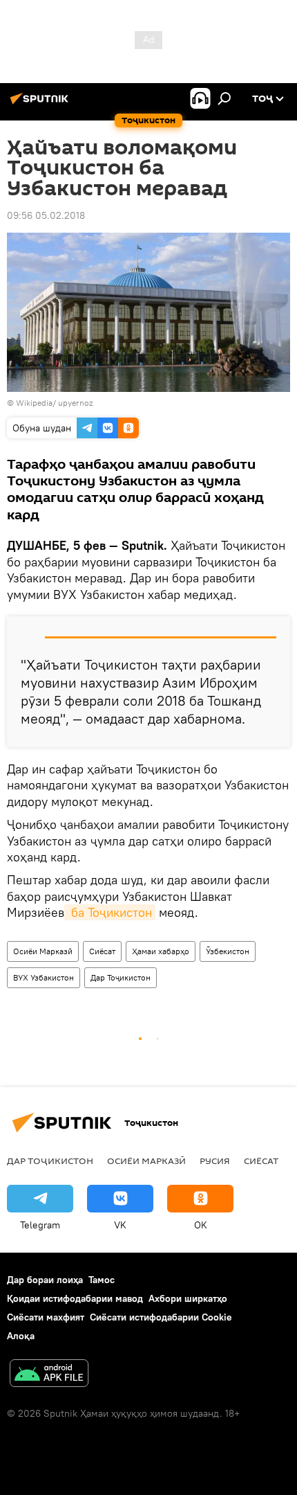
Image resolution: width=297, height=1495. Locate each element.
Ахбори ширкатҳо (187, 1298)
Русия (215, 1160)
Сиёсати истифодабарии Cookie (161, 1317)
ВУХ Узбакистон (43, 977)
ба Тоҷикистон (110, 912)
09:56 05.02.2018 (46, 215)
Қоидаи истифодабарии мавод (75, 1298)
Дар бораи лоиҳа (45, 1279)
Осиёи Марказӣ (43, 951)
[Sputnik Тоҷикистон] (41, 104)
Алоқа (21, 1336)
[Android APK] (49, 1374)
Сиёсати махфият (45, 1317)
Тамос (101, 1279)
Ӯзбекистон (227, 951)
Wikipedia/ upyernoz (54, 402)
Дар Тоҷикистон (120, 977)
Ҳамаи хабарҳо (160, 951)
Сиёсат (102, 951)
